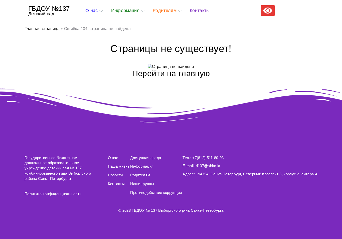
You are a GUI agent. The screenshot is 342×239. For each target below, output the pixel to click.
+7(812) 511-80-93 (208, 158)
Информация (125, 10)
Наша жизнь (119, 166)
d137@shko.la (208, 166)
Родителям (165, 10)
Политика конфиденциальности (53, 194)
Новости (115, 175)
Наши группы (142, 184)
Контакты (200, 10)
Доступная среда (145, 158)
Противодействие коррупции (156, 192)
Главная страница (42, 29)
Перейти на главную (171, 73)
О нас (91, 10)
